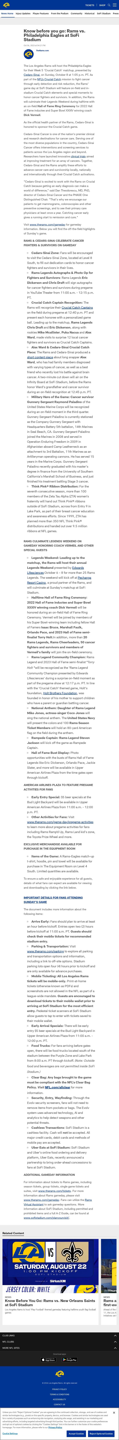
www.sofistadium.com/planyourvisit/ (46, 1217)
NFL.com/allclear (57, 1087)
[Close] (114, 1412)
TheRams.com (42, 50)
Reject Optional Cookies (101, 1433)
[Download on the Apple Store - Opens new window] (48, 1360)
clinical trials (78, 156)
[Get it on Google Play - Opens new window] (69, 1361)
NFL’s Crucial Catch (49, 79)
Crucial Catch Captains (77, 307)
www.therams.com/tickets (54, 1191)
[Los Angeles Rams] (59, 1374)
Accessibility (59, 1399)
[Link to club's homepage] (6, 3)
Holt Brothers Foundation (60, 693)
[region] (59, 1424)
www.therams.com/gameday (47, 224)
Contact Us (59, 1404)
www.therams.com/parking (45, 951)
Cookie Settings (10, 1433)
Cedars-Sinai (32, 74)
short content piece (40, 357)
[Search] (109, 5)
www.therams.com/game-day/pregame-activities (60, 822)
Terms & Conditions (59, 1394)
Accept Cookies (76, 1433)
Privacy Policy (59, 1389)
